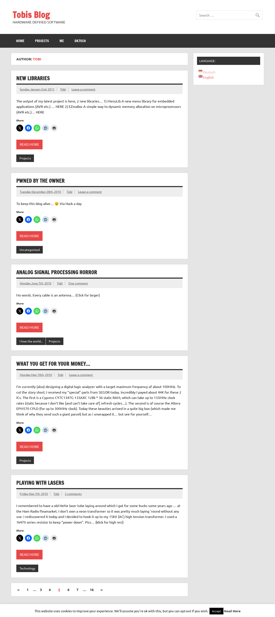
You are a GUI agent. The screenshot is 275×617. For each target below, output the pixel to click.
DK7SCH (80, 40)
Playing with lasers (40, 482)
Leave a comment (83, 89)
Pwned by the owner (40, 180)
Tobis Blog (31, 14)
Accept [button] (216, 611)
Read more (29, 144)
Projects (42, 40)
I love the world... (31, 341)
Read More (232, 611)
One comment (78, 283)
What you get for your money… (53, 363)
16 (92, 589)
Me (62, 40)
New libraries (33, 78)
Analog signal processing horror (56, 272)
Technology (27, 568)
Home (20, 40)
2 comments (73, 494)
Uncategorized (30, 250)
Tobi (63, 89)
